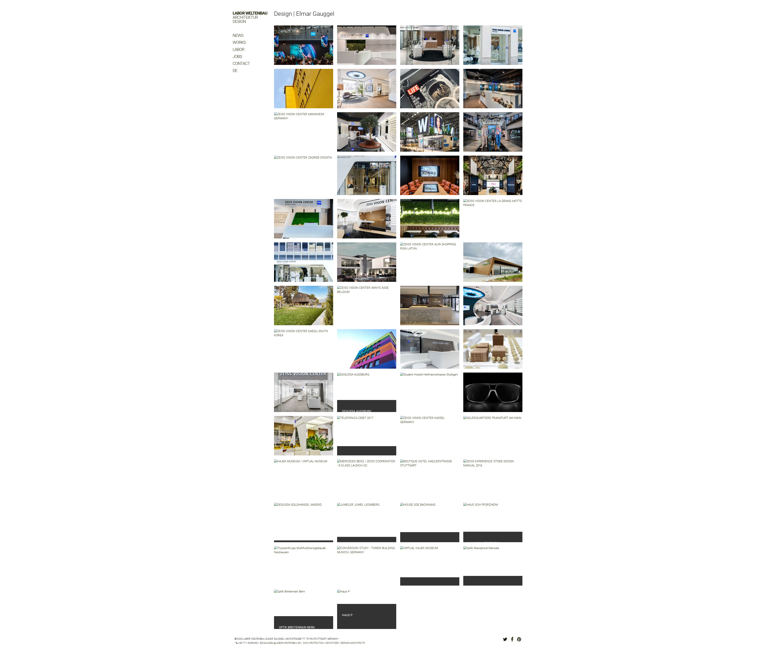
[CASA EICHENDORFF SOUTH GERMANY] (366, 265)
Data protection (313, 643)
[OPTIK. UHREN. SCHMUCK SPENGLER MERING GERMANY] (429, 308)
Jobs (237, 56)
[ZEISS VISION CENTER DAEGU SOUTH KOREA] (303, 352)
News (238, 35)
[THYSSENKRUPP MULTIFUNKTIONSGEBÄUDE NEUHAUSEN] (303, 568)
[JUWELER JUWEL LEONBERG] (358, 520)
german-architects (352, 643)
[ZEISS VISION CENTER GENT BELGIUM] (366, 48)
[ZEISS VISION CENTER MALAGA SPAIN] (492, 48)
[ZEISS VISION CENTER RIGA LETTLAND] (303, 395)
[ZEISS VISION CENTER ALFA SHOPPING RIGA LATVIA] (429, 265)
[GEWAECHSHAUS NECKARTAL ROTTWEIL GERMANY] (303, 91)
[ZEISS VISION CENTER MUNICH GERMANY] (492, 308)
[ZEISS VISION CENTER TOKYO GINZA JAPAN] (366, 178)
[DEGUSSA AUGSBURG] (353, 386)
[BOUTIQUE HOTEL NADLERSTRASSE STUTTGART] (429, 482)
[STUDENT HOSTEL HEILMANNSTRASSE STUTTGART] (429, 395)
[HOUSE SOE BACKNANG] (417, 517)
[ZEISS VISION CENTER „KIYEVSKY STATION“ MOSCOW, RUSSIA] (366, 221)
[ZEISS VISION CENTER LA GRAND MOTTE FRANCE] (492, 221)
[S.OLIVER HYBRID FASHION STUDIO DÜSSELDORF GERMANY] (492, 178)
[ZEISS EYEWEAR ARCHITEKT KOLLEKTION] (492, 395)
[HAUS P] (343, 597)
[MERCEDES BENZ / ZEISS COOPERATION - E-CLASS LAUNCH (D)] (366, 482)
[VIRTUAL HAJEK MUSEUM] (419, 561)
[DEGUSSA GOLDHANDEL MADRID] (298, 521)
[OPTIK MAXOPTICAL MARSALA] (481, 561)
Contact (241, 63)
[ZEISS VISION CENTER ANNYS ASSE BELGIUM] (366, 308)
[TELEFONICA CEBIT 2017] (355, 431)
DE (235, 70)
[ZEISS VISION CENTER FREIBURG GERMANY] (429, 352)
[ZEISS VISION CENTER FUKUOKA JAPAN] (303, 265)
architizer (332, 643)
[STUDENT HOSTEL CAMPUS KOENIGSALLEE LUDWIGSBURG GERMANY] (492, 352)
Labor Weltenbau (250, 17)
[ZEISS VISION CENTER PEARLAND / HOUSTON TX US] (429, 91)
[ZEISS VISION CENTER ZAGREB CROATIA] (303, 178)
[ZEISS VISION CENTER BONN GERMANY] (492, 91)
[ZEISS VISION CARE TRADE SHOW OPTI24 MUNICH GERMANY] (303, 48)
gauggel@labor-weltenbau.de (282, 643)
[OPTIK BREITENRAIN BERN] (289, 603)
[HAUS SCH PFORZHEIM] (480, 517)
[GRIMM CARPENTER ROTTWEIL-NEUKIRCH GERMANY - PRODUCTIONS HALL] (492, 265)
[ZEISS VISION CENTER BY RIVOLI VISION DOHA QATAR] (366, 135)
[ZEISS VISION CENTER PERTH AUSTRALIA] (429, 48)
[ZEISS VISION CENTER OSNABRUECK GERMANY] (366, 91)
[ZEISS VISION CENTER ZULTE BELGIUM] (303, 221)
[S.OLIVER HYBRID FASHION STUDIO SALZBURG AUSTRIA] (492, 135)
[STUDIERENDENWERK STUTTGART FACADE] (366, 352)
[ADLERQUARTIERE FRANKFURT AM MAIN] (492, 438)
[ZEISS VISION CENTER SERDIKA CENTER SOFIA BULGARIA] (303, 438)
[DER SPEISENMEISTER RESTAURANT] (429, 221)
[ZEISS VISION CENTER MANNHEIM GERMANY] (303, 135)
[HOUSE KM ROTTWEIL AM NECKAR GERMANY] (303, 308)
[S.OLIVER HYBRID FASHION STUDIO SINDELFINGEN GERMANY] (429, 178)
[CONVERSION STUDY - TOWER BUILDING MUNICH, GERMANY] (366, 568)
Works (239, 42)
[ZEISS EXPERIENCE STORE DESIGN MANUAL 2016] (492, 482)
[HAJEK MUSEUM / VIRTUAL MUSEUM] (300, 480)
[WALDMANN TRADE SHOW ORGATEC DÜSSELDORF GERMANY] (429, 135)
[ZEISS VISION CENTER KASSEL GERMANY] (429, 438)
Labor (238, 49)
